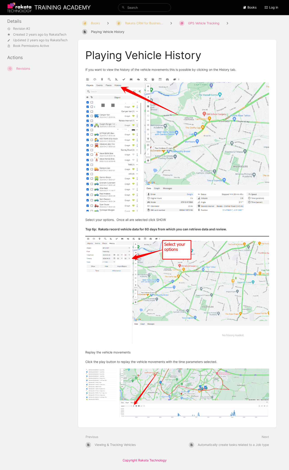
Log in (273, 7)
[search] (144, 7)
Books (251, 7)
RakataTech (57, 34)
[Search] (123, 7)
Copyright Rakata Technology (145, 460)
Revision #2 (21, 29)
